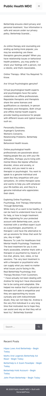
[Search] (38, 327)
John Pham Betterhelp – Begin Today (22, 377)
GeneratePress (23, 392)
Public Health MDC (18, 6)
